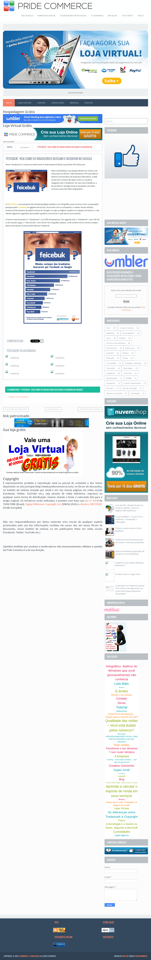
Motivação (110, 358)
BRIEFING (74, 102)
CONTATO (88, 102)
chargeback (110, 373)
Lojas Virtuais (121, 808)
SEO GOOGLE (27, 15)
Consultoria (121, 773)
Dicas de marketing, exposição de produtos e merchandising (129, 552)
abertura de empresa (114, 393)
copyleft (121, 776)
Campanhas (110, 383)
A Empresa (121, 756)
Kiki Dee (125, 956)
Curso (108, 338)
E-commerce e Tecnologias (29, 956)
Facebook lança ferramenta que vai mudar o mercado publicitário (129, 541)
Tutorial (121, 707)
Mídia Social (129, 348)
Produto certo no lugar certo (127, 574)
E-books (121, 691)
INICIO (141, 15)
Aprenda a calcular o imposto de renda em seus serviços (122, 791)
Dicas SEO (110, 353)
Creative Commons (121, 765)
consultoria (127, 373)
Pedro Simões (121, 745)
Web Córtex (12, 204)
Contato (121, 698)
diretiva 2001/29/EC (91, 504)
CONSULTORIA (57, 102)
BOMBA (129, 378)
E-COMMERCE (97, 15)
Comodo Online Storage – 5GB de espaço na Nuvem (121, 782)
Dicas (108, 328)
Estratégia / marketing (133, 363)
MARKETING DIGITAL (46, 15)
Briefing (122, 799)
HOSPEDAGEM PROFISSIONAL (73, 15)
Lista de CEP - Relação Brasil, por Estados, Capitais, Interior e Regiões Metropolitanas (129, 508)
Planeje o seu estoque (121, 695)
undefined (14, 357)
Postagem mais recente (16, 409)
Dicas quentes (111, 348)
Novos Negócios (128, 333)
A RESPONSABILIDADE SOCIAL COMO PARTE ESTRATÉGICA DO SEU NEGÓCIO (121, 739)
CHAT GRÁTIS (127, 15)
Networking (121, 711)
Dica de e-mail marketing (115, 343)
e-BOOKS (41, 102)
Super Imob (121, 770)
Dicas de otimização (129, 388)
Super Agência (122, 835)
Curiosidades (111, 363)
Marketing (110, 333)
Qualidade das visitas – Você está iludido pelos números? (121, 725)
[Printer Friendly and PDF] (95, 342)
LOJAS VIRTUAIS (24, 102)
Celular (125, 358)
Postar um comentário (19, 397)
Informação (110, 368)
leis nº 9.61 (91, 500)
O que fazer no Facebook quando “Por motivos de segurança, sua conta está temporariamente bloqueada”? (130, 589)
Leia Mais (121, 684)
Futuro (121, 820)
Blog (121, 779)
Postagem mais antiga (90, 409)
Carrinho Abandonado (132, 383)
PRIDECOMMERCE (141, 956)
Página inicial (53, 409)
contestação (135, 393)
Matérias (125, 353)
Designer (122, 338)
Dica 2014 (110, 388)
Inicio (9, 102)
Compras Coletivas (127, 328)
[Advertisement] (126, 199)
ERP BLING (112, 15)
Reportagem (128, 368)
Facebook (22, 207)
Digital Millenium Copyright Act (43, 504)
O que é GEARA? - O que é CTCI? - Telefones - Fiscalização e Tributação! (129, 519)
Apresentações (111, 378)
